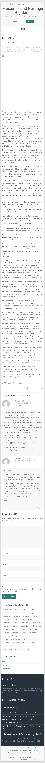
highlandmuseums (7, 49)
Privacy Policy (24, 757)
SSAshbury (39, 49)
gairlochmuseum (37, 623)
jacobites (6, 632)
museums (32, 49)
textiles (22, 646)
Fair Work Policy (14, 700)
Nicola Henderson (10, 42)
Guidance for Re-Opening (33, 388)
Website (5, 576)
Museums (16, 757)
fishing (24, 47)
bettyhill (19, 47)
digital (23, 619)
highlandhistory (36, 626)
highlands (16, 49)
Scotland (16, 642)
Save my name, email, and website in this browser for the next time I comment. (21, 590)
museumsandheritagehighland (13, 636)
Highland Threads (9, 755)
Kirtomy (21, 49)
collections (7, 616)
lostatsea (26, 49)
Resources (6, 669)
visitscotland (8, 649)
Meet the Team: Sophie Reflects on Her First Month (18, 716)
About (7, 753)
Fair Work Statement (25, 753)
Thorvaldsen (17, 51)
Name (5, 554)
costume (6, 619)
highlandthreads (33, 629)
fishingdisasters (30, 47)
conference (17, 616)
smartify (24, 642)
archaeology (7, 609)
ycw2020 (23, 51)
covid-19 (15, 619)
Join (21, 755)
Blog (24, 42)
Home (16, 755)
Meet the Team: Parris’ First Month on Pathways (17, 719)
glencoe (6, 626)
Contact (16, 753)
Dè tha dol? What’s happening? (14, 383)
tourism (29, 646)
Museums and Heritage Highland (22, 10)
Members (5, 665)
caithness (7, 613)
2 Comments (35, 51)
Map (24, 755)
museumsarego (30, 636)
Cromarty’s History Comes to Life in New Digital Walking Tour (22, 713)
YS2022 (26, 649)
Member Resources (32, 755)
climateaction (17, 613)
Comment (6, 525)
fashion (16, 623)
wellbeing (18, 649)
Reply (39, 454)
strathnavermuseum (7, 51)
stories (33, 642)
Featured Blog (36, 753)
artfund (17, 609)
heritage (38, 47)
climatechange (29, 613)
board (33, 609)
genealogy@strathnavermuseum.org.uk (18, 374)
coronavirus (37, 616)
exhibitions (7, 623)
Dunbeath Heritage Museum (11, 723)
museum (24, 632)
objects (26, 639)
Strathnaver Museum (22, 459)
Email (4, 565)
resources (7, 642)
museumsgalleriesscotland (12, 639)
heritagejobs (24, 626)
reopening (34, 639)
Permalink (18, 405)
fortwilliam (25, 623)
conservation (27, 616)
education (31, 619)
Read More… (17, 693)
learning (15, 632)
